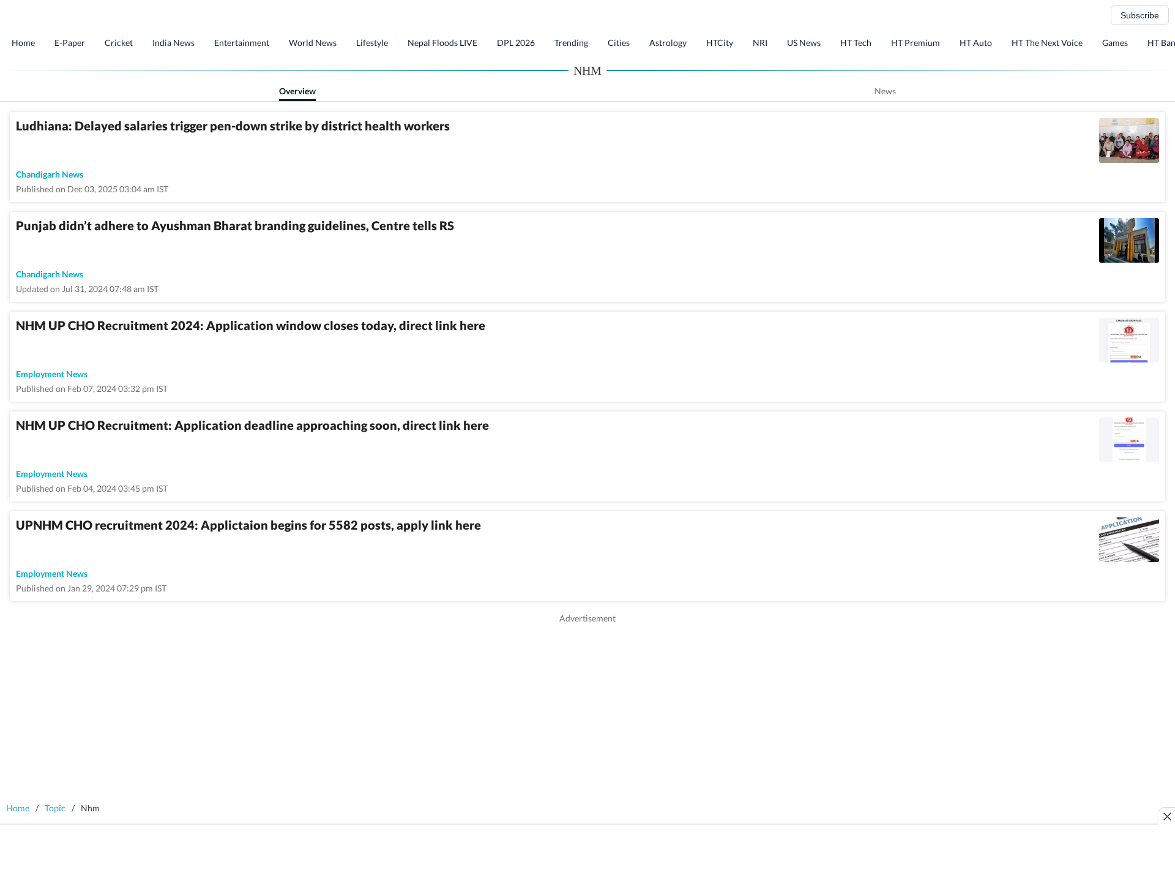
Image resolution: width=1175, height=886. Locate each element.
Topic (55, 808)
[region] (587, 710)
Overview (297, 91)
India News (173, 42)
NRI (760, 42)
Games (1115, 42)
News (885, 91)
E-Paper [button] (69, 42)
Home (23, 42)
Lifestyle (372, 42)
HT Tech (855, 42)
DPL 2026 (516, 42)
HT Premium (915, 42)
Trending (571, 42)
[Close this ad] (1166, 816)
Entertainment (241, 42)
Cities (619, 42)
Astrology (668, 42)
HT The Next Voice (1047, 42)
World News (313, 42)
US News (804, 42)
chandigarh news (49, 174)
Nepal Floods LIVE (442, 42)
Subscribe (1140, 15)
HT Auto (976, 42)
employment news (52, 374)
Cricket (119, 42)
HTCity (719, 42)
